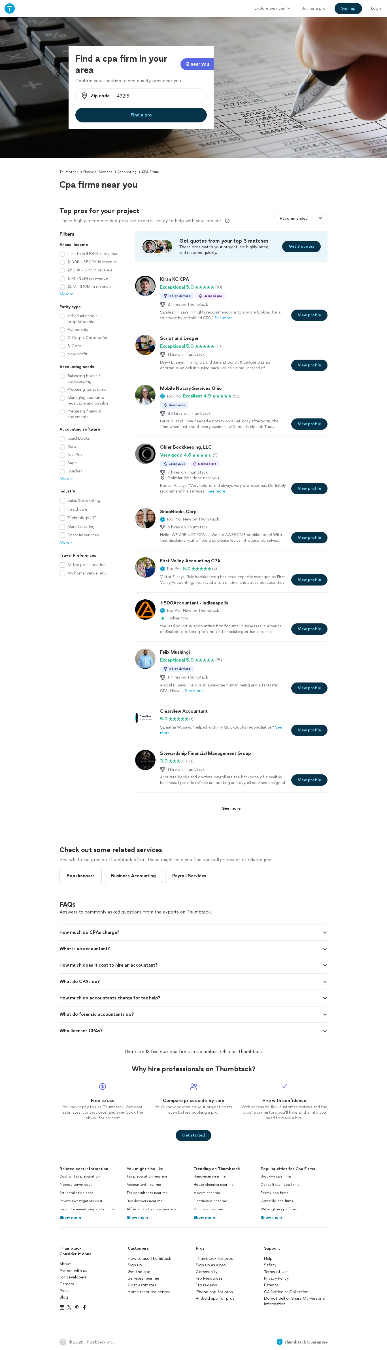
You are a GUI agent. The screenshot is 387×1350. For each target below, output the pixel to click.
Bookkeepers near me (144, 1201)
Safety (270, 1265)
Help (268, 1258)
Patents (271, 1285)
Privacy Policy (276, 1278)
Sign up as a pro (211, 1265)
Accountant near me (144, 1185)
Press (64, 1290)
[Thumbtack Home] (9, 8)
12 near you (197, 64)
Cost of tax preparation (79, 1176)
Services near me (143, 1278)
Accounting (127, 172)
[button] (170, 396)
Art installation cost (76, 1193)
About (65, 1264)
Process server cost (75, 1185)
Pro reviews (206, 1285)
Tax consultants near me (147, 1193)
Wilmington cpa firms (279, 1209)
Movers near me (207, 1193)
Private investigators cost (81, 1201)
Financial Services (97, 172)
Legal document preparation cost (87, 1209)
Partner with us (73, 1270)
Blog (63, 1297)
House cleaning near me (213, 1185)
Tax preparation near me (147, 1176)
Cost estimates (142, 1285)
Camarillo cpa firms (277, 1201)
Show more (70, 1217)
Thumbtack (68, 172)
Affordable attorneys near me (151, 1209)
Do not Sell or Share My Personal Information (294, 1301)
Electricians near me (210, 1201)
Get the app (139, 1271)
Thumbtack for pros (214, 1258)
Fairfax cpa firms (274, 1193)
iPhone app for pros (214, 1291)
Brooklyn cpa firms (276, 1176)
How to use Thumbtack (149, 1258)
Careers (66, 1284)
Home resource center (149, 1291)
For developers (73, 1277)
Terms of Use (276, 1271)
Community (206, 1271)
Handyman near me (210, 1176)
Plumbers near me (208, 1209)
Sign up (135, 1265)
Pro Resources (209, 1278)
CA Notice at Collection (286, 1291)
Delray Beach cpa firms (280, 1185)
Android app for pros (215, 1298)
